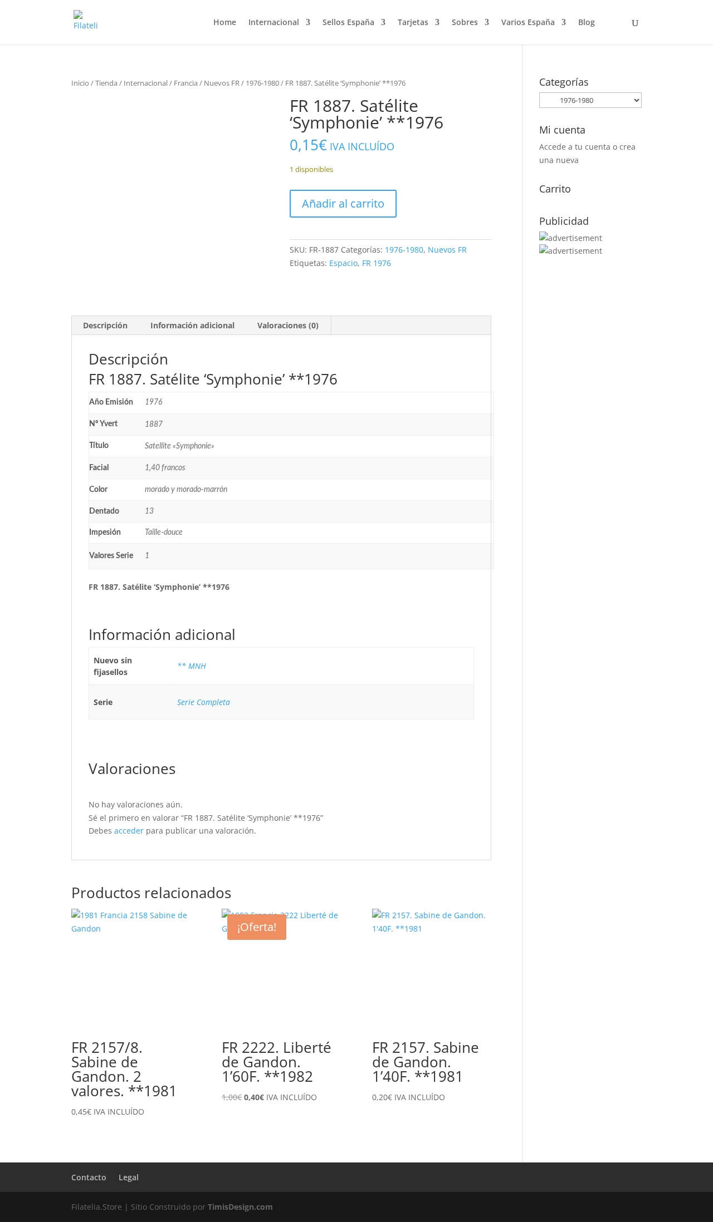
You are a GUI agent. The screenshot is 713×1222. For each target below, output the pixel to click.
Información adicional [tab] (192, 325)
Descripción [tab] (105, 325)
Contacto (88, 1177)
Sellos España (348, 22)
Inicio (80, 83)
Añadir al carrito (343, 203)
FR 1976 (376, 263)
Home (224, 22)
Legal (129, 1177)
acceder (129, 830)
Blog (586, 22)
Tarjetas (413, 22)
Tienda (106, 83)
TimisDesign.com (240, 1206)
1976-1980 (262, 83)
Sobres (465, 22)
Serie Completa (203, 702)
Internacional (273, 22)
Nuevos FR (222, 83)
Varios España (528, 22)
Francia (186, 83)
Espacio (343, 263)
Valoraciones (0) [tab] (288, 325)
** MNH (191, 666)
